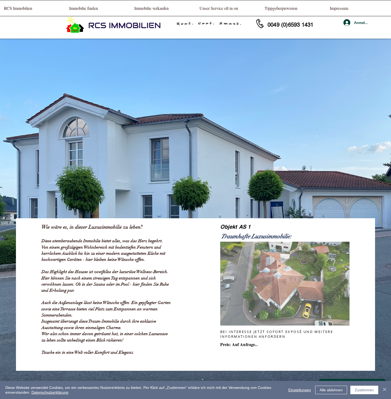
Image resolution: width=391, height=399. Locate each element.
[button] (285, 284)
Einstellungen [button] (299, 390)
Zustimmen (364, 390)
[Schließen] (384, 390)
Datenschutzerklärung (49, 392)
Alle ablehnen (331, 390)
